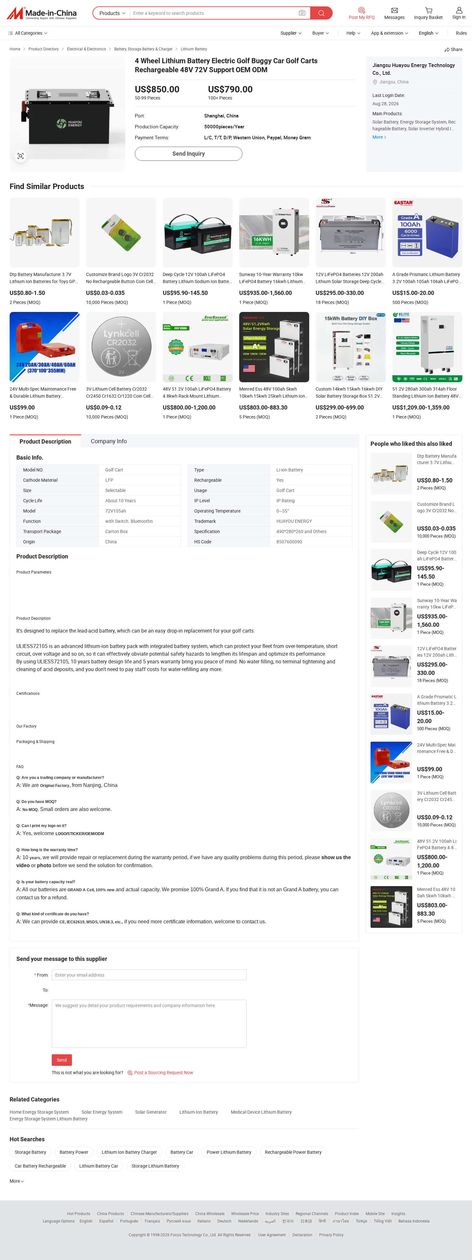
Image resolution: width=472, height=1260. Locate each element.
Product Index (347, 1213)
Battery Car (181, 1152)
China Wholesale (209, 1213)
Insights (398, 1213)
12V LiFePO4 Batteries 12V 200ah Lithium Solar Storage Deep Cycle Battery (437, 651)
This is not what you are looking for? (87, 1072)
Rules (461, 33)
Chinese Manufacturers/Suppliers (159, 1213)
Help (350, 33)
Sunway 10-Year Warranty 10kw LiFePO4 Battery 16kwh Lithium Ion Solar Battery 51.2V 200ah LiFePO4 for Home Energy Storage (437, 603)
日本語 (306, 1220)
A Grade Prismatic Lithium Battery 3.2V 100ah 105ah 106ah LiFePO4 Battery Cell (437, 700)
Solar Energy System (102, 1112)
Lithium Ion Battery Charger (129, 1152)
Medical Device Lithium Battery (261, 1112)
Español (106, 1220)
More (377, 137)
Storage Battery (30, 1152)
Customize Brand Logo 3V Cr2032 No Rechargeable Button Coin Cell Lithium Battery (437, 507)
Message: (38, 1005)
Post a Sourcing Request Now (160, 1072)
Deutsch (224, 1220)
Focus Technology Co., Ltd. (194, 1234)
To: (45, 990)
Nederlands (248, 1220)
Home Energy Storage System (39, 1112)
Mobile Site (375, 1213)
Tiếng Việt (383, 1220)
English (86, 1220)
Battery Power (74, 1152)
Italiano (204, 1220)
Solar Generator (151, 1112)
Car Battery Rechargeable (40, 1166)
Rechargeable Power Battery (293, 1152)
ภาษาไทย (341, 1220)
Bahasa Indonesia (414, 1220)
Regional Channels (312, 1213)
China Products (110, 1213)
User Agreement (272, 1234)
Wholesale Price (245, 1213)
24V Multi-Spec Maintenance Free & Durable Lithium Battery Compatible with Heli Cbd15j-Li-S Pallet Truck (437, 748)
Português (129, 1220)
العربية (270, 1220)
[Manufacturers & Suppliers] (41, 13)
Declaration (302, 1234)
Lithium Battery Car (98, 1166)
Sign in (459, 17)
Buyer (318, 33)
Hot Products (78, 1213)
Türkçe (361, 1220)
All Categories (28, 33)
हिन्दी (322, 1220)
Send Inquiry (188, 153)
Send (62, 1060)
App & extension (387, 33)
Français (152, 1220)
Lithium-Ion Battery (198, 1112)
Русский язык (179, 1220)
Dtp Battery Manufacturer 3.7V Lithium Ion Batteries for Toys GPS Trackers (437, 459)
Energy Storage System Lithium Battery (49, 1119)
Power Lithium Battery (229, 1152)
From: (41, 975)
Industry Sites (277, 1213)
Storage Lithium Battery (155, 1166)
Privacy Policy (331, 1234)
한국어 (288, 1220)
